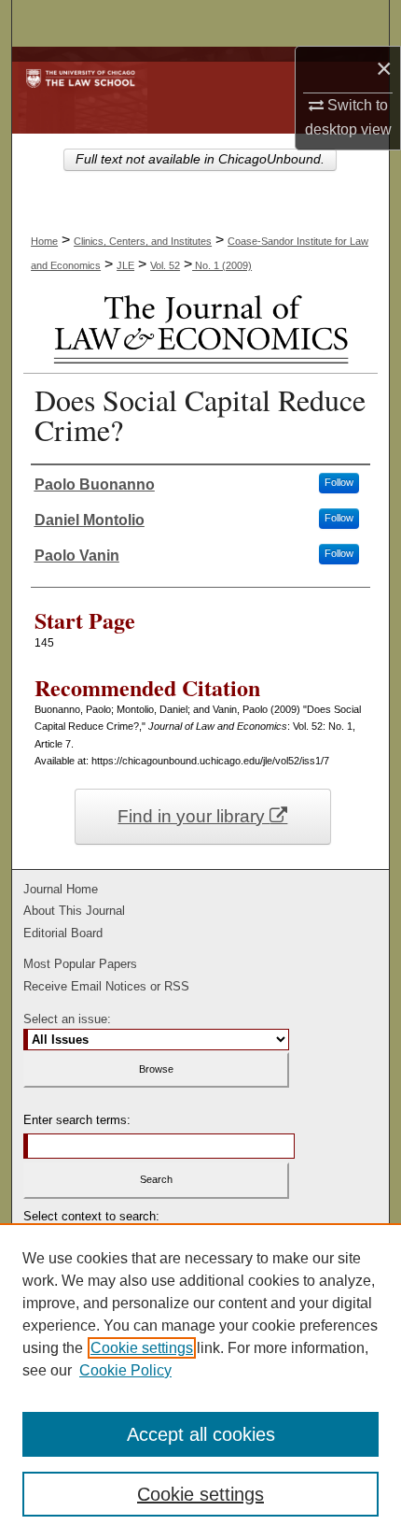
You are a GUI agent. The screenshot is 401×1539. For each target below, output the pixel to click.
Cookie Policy (125, 1370)
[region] (200, 1381)
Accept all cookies (201, 1434)
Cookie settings (141, 1348)
